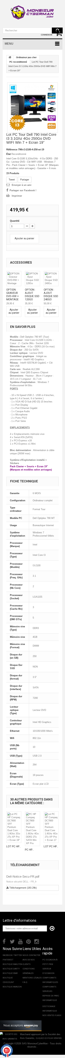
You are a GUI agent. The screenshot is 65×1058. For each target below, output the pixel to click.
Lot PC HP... (13, 846)
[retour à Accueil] (9, 57)
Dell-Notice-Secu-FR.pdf (22, 876)
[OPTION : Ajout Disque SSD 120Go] (32, 278)
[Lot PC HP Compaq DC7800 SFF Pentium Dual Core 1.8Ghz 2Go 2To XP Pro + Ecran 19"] (13, 827)
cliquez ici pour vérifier (49, 1038)
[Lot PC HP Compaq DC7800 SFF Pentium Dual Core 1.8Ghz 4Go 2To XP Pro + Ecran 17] (51, 827)
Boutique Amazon (12, 987)
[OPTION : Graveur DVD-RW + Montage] (13, 278)
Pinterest (8, 960)
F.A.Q (25, 982)
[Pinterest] (28, 941)
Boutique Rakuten (12, 964)
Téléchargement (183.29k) (23, 887)
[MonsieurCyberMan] (32, 10)
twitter (17, 955)
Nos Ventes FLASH (51, 1015)
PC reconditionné (18, 62)
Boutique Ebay (10, 973)
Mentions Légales (32, 978)
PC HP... (29, 849)
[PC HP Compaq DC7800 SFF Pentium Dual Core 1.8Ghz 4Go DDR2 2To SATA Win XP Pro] (32, 829)
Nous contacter (31, 955)
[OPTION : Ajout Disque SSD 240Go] (51, 278)
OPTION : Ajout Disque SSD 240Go (51, 294)
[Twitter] (12, 941)
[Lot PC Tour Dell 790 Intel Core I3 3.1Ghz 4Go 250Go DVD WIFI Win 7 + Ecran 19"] (32, 108)
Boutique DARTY (11, 969)
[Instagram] (36, 941)
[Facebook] (4, 941)
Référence (11, 149)
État (8, 154)
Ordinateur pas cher (26, 57)
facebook (8, 955)
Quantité (14, 220)
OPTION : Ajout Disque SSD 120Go (32, 294)
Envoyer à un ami (21, 185)
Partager (24, 179)
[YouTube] (20, 941)
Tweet (12, 179)
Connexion (46, 35)
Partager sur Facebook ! (23, 190)
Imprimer (17, 195)
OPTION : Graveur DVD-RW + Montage (12, 294)
